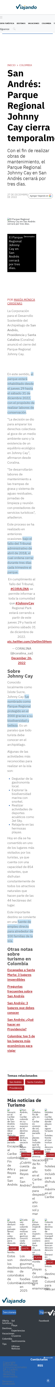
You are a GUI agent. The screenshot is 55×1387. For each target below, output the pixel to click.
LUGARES (14, 1248)
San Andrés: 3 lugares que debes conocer (20, 1008)
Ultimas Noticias (15, 1347)
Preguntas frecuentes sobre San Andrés (19, 991)
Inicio (11, 65)
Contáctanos (39, 1359)
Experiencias (18, 1330)
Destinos (21, 23)
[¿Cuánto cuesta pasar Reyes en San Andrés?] (24, 1134)
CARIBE (50, 1155)
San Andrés (16, 1082)
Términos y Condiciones (8, 1382)
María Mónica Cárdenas (21, 301)
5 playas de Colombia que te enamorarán (41, 1276)
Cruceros (16, 1335)
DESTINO (26, 1155)
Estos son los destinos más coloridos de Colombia (14, 1269)
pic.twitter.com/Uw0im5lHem (29, 641)
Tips (4, 1343)
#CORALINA (20, 589)
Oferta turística (6, 1321)
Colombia (46, 23)
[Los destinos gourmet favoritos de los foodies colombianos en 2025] (24, 1236)
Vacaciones (33, 23)
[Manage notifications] (48, 1380)
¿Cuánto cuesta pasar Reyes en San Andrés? (26, 1173)
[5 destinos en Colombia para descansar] (49, 1243)
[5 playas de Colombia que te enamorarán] (36, 1241)
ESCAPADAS (15, 1138)
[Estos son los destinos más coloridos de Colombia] (11, 1236)
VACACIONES (40, 1152)
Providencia (16, 1087)
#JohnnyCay (25, 603)
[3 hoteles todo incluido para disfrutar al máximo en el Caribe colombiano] (49, 1134)
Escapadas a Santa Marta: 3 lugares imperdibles (21, 974)
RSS (40, 1365)
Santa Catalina (35, 1082)
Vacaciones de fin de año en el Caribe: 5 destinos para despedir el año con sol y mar (40, 1187)
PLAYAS (37, 1257)
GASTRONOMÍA (29, 1248)
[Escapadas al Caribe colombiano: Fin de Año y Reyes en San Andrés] (11, 1126)
